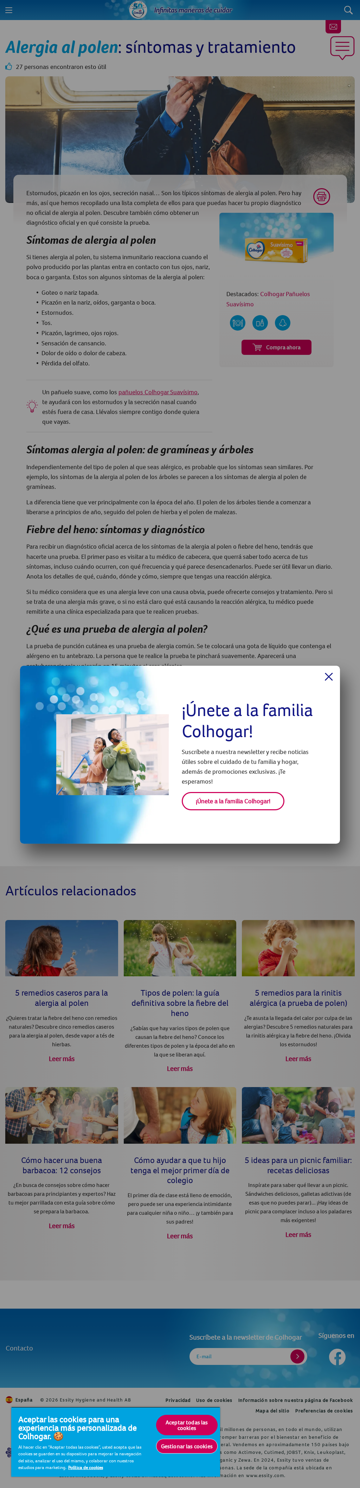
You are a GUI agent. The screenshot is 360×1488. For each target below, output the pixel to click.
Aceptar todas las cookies (187, 1425)
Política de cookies (85, 1467)
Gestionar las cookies (187, 1446)
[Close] (329, 676)
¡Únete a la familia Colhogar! (233, 801)
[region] (115, 1442)
